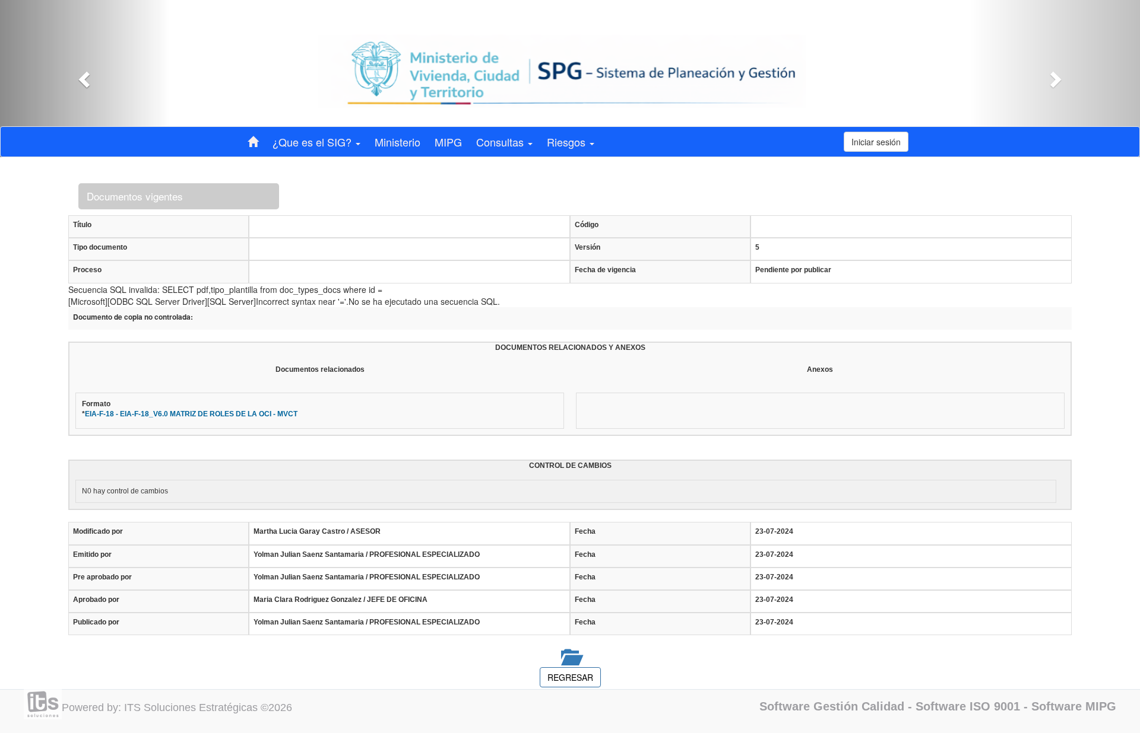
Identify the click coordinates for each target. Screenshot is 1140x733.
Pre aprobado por (102, 577)
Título (82, 225)
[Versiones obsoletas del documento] (570, 656)
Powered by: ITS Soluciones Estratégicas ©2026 (177, 707)
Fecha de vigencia (605, 270)
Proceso (87, 270)
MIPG (448, 141)
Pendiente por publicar (793, 270)
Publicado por (96, 622)
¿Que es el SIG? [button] (313, 141)
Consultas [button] (501, 141)
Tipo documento (100, 247)
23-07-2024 (774, 531)
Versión (587, 247)
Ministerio (397, 141)
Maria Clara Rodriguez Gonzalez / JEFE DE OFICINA (341, 599)
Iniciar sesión (876, 142)
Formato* (189, 409)
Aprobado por (96, 599)
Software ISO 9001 (968, 706)
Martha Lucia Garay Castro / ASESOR (317, 531)
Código (586, 225)
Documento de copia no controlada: (133, 317)
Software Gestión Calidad (831, 706)
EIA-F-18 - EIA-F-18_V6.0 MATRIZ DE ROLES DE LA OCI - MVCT (191, 414)
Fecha (585, 531)
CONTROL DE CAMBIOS (570, 465)
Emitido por (92, 554)
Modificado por (98, 531)
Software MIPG (1073, 706)
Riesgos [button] (567, 141)
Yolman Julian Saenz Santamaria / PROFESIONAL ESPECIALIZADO (367, 554)
